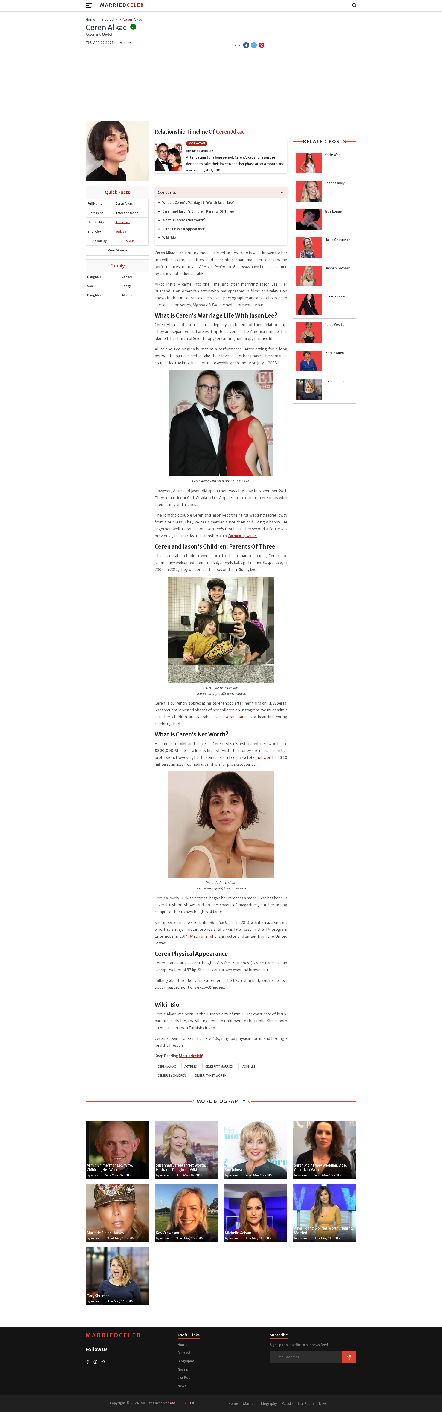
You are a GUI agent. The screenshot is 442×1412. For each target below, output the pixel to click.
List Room (186, 1378)
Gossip (183, 1369)
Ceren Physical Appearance (183, 229)
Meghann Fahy (203, 936)
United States (125, 241)
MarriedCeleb (113, 1335)
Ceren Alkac (167, 1066)
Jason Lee (248, 1066)
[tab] (221, 192)
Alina (94, 1175)
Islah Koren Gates (230, 717)
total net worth (261, 757)
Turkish (120, 232)
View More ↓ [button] (117, 250)
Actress (190, 1066)
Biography (186, 1361)
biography (109, 19)
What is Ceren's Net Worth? (184, 220)
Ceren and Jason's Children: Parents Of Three (198, 211)
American (122, 222)
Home (182, 1345)
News (182, 1386)
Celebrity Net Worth (210, 1075)
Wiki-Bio (169, 238)
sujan (127, 42)
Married (122, 5)
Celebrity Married (219, 1066)
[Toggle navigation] (90, 5)
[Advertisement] (221, 85)
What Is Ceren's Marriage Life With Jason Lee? (198, 203)
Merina (164, 1175)
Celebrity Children (172, 1075)
